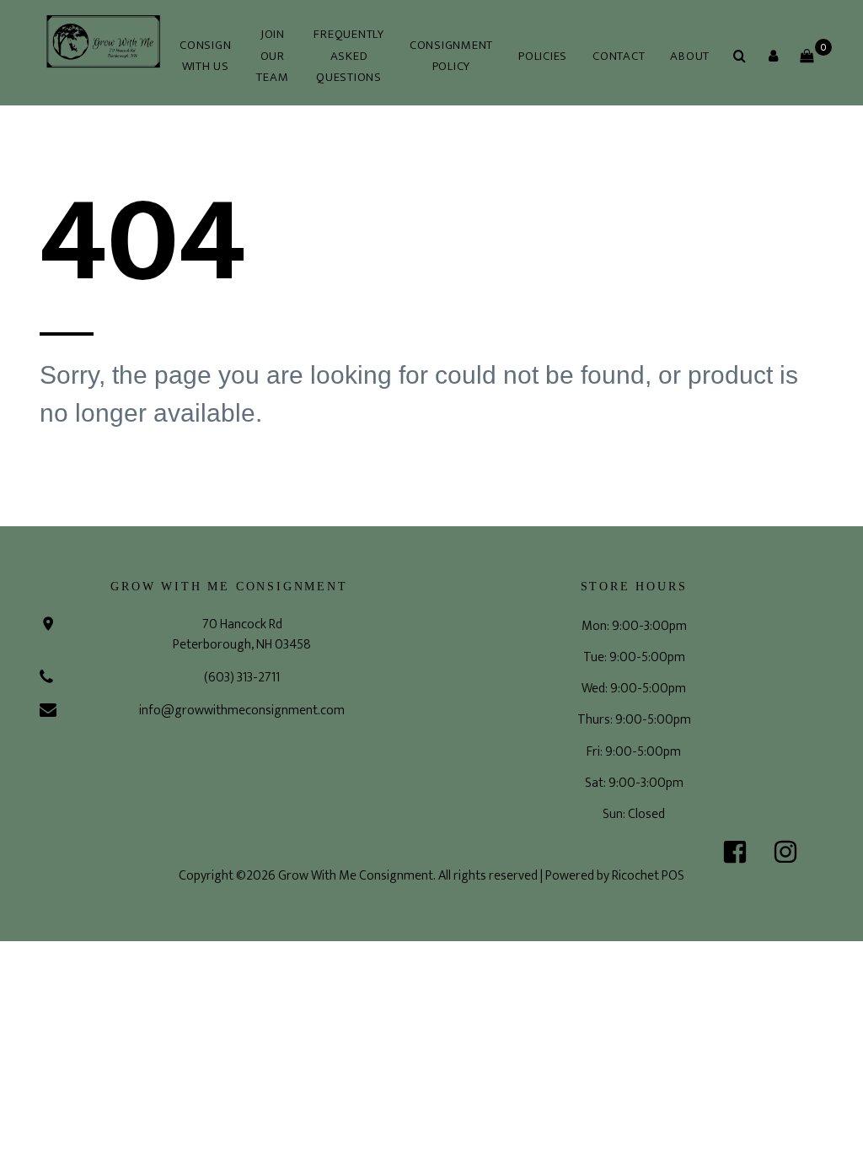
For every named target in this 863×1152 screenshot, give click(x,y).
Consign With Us (205, 56)
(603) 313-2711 (242, 677)
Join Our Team (272, 56)
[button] (773, 56)
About (690, 56)
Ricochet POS (648, 875)
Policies (542, 56)
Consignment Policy (451, 56)
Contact (618, 56)
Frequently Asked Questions (349, 56)
